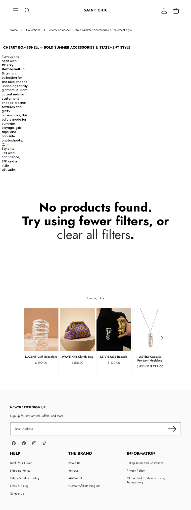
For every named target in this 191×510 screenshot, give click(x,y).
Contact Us (17, 493)
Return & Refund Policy (24, 478)
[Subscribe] (172, 429)
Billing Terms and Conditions (145, 463)
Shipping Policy (20, 470)
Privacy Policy (135, 470)
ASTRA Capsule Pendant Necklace (149, 359)
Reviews (73, 470)
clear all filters (93, 234)
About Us (74, 463)
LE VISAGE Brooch (113, 357)
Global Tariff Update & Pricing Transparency (146, 480)
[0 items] (175, 10)
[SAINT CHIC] (95, 10)
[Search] (27, 10)
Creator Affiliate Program (84, 486)
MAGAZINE (76, 478)
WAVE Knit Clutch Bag (77, 357)
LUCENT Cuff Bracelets (41, 357)
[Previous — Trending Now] (29, 338)
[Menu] (15, 10)
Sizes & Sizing (19, 486)
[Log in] (164, 10)
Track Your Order (21, 463)
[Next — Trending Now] (162, 338)
